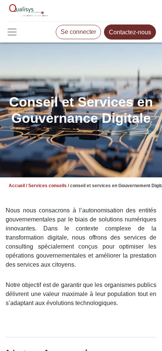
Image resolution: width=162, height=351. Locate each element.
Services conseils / (48, 185)
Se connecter (78, 32)
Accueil (17, 185)
